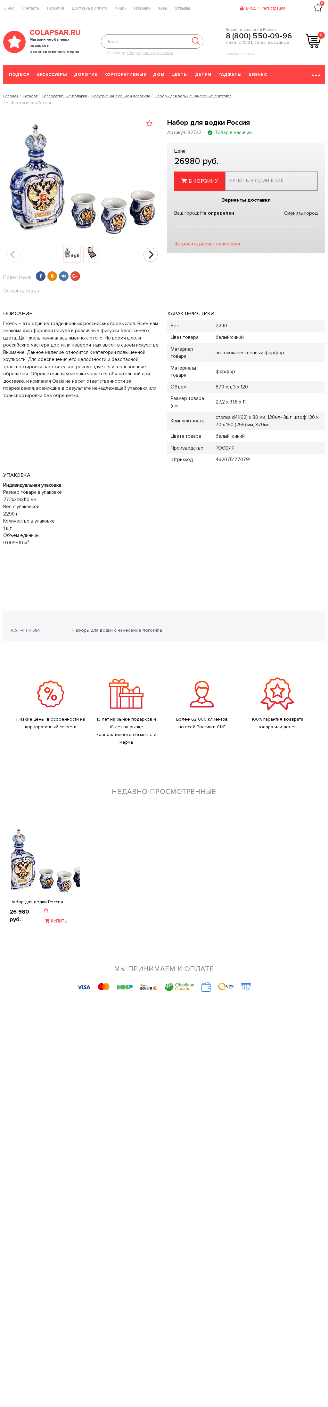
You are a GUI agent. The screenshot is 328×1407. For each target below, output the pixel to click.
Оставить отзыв (21, 291)
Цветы (179, 74)
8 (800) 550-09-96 (259, 36)
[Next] (151, 255)
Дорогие (85, 74)
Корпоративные (125, 74)
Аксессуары (52, 74)
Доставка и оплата (89, 8)
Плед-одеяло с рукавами (150, 53)
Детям (203, 74)
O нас (8, 8)
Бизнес (258, 74)
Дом (158, 74)
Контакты (31, 8)
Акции (121, 8)
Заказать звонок (241, 54)
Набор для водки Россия (36, 902)
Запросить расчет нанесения (207, 244)
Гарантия (55, 8)
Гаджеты (230, 74)
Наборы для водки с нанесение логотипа (117, 630)
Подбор (19, 74)
